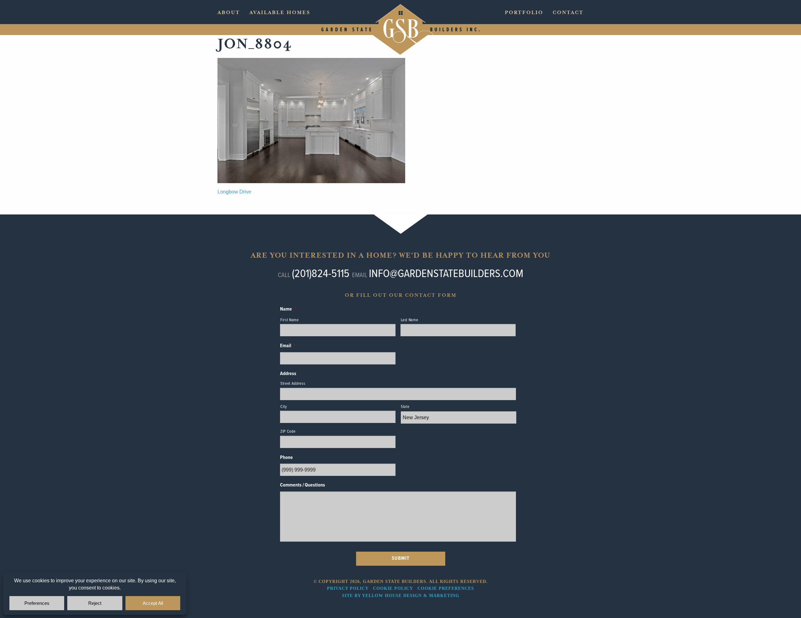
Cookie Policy (393, 588)
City (283, 406)
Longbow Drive (234, 191)
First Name (289, 320)
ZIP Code (287, 431)
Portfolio (524, 12)
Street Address (292, 383)
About (228, 12)
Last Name (409, 320)
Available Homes (279, 12)
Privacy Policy (347, 588)
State (405, 406)
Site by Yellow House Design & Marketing (400, 595)
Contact (568, 12)
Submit (401, 558)
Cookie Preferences (445, 588)
